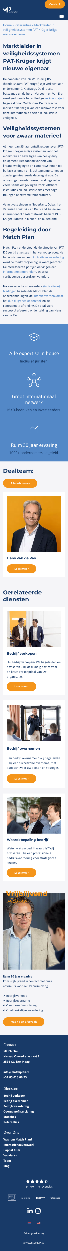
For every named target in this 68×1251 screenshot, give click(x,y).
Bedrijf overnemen (15, 1101)
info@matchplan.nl (16, 1072)
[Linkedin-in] (30, 1211)
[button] (61, 16)
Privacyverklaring (34, 1233)
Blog (6, 1166)
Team (7, 1160)
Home (7, 25)
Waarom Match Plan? (17, 1139)
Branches (9, 1116)
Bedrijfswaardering (16, 1106)
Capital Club (11, 1150)
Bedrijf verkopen (14, 1095)
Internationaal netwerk (18, 1144)
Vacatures (10, 1155)
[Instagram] (38, 1211)
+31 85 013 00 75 (15, 1077)
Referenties (23, 25)
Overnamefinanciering (18, 1111)
